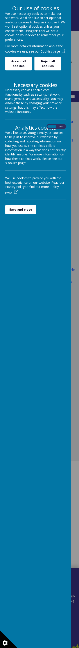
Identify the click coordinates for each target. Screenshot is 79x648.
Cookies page (50, 51)
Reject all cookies (48, 63)
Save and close (20, 209)
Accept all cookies (18, 63)
